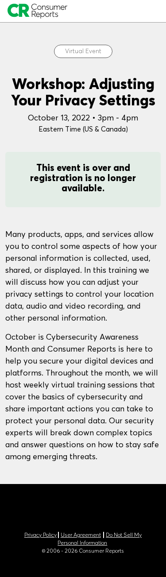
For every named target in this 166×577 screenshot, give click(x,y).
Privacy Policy (40, 535)
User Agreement (81, 535)
